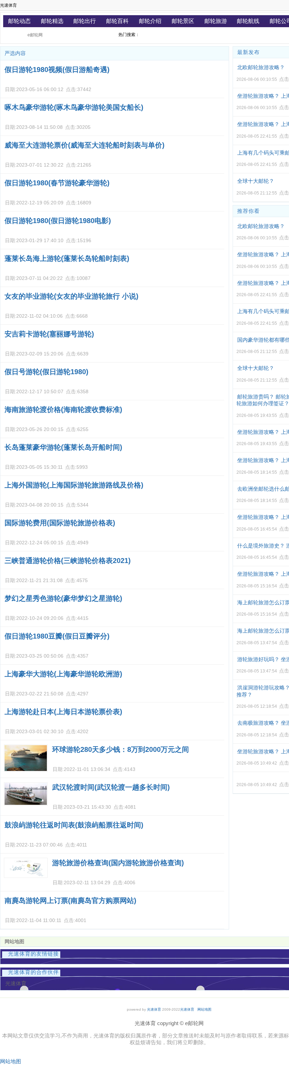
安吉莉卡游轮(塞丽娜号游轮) (49, 334)
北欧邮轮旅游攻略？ (261, 67)
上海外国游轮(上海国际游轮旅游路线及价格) (74, 485)
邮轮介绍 (150, 21)
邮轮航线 (248, 21)
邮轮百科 (117, 21)
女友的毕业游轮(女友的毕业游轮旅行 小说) (72, 296)
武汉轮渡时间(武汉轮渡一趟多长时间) (111, 787)
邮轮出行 (84, 21)
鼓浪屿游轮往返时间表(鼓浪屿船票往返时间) (74, 825)
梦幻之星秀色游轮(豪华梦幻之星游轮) (63, 598)
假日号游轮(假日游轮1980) (46, 372)
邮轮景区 (183, 21)
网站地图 (204, 1009)
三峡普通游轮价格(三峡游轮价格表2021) (68, 560)
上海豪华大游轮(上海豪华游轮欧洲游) (63, 674)
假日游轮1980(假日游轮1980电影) (58, 221)
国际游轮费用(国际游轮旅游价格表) (60, 523)
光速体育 (15, 983)
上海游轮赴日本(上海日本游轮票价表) (63, 712)
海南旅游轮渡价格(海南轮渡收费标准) (63, 409)
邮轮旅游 (215, 21)
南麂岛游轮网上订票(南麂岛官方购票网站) (70, 900)
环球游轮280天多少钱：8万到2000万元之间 (120, 749)
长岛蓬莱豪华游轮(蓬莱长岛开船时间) (63, 447)
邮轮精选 (52, 21)
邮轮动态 (19, 21)
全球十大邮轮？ (255, 181)
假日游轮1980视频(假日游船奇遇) (57, 69)
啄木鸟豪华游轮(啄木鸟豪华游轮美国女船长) (74, 107)
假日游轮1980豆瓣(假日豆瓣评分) (57, 636)
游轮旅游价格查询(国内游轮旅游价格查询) (118, 863)
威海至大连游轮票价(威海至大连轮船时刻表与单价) (85, 145)
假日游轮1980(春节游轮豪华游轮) (57, 183)
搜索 (98, 35)
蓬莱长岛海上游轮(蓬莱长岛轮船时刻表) (67, 258)
